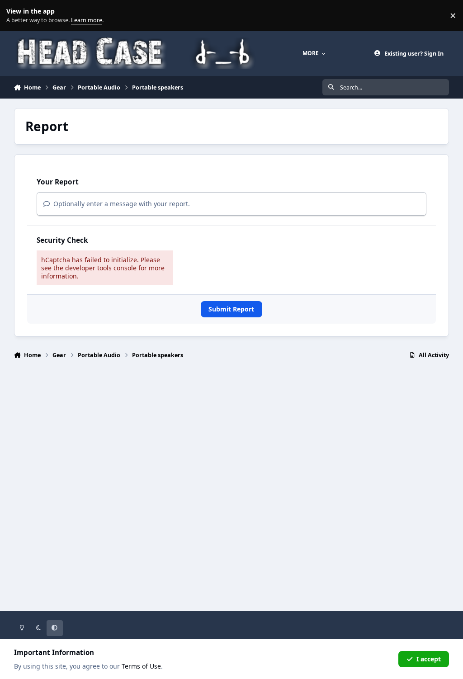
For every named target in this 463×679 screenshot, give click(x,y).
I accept (428, 659)
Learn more (17, 15)
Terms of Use (141, 666)
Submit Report (231, 309)
